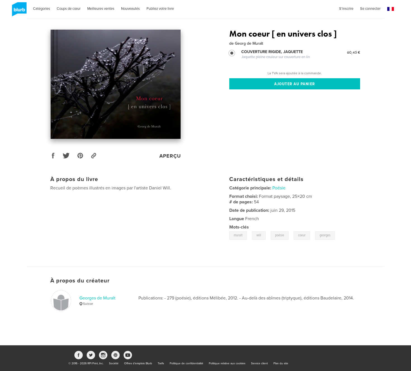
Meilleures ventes (100, 8)
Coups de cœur (69, 8)
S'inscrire (346, 8)
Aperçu (170, 156)
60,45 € (353, 52)
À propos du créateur (80, 280)
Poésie (278, 188)
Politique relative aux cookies (227, 363)
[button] (390, 9)
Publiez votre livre (160, 8)
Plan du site (280, 363)
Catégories (41, 8)
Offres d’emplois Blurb (138, 363)
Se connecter (370, 8)
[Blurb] (18, 11)
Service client (259, 363)
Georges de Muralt (97, 298)
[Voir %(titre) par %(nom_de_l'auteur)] (116, 84)
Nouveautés (130, 8)
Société (114, 363)
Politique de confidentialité (186, 363)
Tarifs (161, 363)
